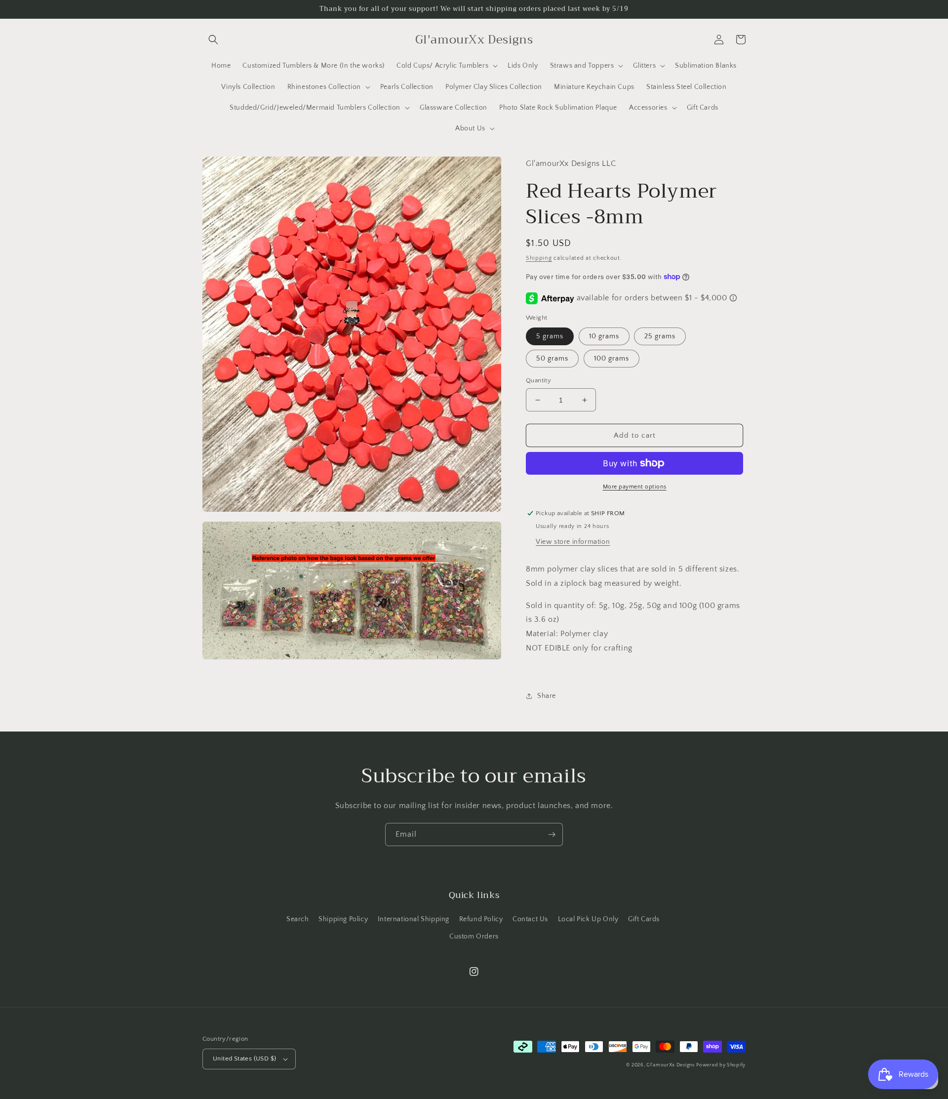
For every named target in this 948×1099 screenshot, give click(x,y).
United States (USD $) (244, 1058)
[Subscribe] (551, 834)
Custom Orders (474, 936)
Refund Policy (481, 919)
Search (297, 919)
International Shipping (413, 919)
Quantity (538, 380)
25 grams (659, 336)
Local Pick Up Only (588, 919)
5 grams (549, 336)
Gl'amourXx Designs (670, 1065)
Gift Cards (644, 919)
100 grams (611, 359)
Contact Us (530, 919)
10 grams (604, 336)
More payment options (635, 487)
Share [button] (546, 696)
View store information (573, 542)
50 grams (552, 359)
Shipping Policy (343, 919)
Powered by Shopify (721, 1065)
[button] (213, 39)
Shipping (539, 258)
